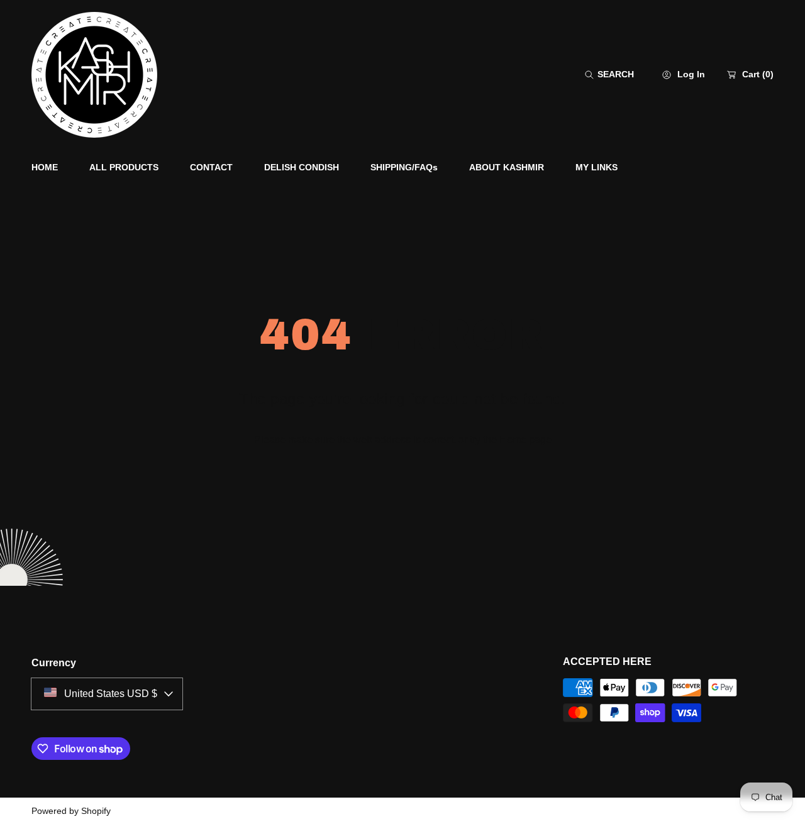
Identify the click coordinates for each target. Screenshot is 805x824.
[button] (609, 74)
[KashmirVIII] (94, 75)
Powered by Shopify (71, 811)
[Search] (593, 74)
